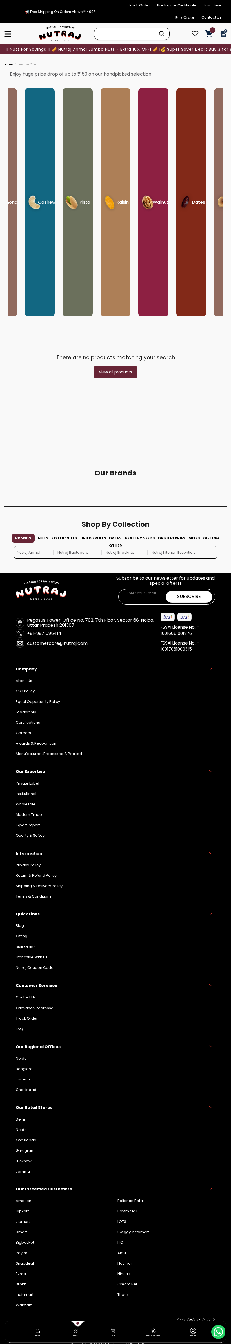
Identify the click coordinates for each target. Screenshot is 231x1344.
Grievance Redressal (35, 1008)
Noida (21, 1129)
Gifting (211, 538)
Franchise (212, 5)
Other (115, 545)
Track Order (139, 5)
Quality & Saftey (30, 835)
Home (8, 64)
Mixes (194, 538)
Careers (23, 733)
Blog (20, 925)
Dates (115, 538)
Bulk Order (184, 17)
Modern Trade (29, 814)
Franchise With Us (32, 957)
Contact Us (211, 17)
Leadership (26, 712)
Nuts (43, 538)
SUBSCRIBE (189, 596)
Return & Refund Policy (36, 875)
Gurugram (25, 1150)
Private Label (27, 783)
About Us (24, 680)
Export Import (28, 825)
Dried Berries (171, 538)
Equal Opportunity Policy (38, 701)
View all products (115, 372)
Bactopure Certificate (177, 5)
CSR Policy (25, 691)
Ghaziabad (26, 1140)
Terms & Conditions (34, 896)
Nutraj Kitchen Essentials (174, 552)
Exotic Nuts (64, 538)
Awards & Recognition (36, 743)
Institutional (26, 793)
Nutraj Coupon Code (35, 967)
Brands (23, 538)
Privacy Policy (28, 865)
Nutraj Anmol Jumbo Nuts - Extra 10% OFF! (104, 49)
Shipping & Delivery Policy (39, 886)
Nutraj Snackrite (120, 552)
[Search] (161, 34)
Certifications (28, 722)
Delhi (20, 1119)
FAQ (19, 1028)
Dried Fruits (93, 538)
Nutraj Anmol (28, 552)
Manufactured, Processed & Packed (49, 753)
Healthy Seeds (140, 538)
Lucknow (24, 1161)
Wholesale (25, 804)
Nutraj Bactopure (72, 552)
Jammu (23, 1171)
